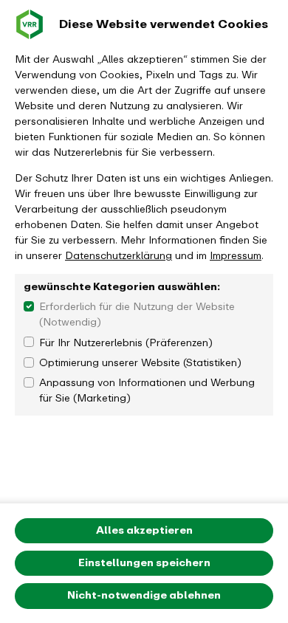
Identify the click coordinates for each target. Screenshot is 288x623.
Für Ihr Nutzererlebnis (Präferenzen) (126, 343)
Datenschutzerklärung (118, 255)
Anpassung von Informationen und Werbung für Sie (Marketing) (147, 390)
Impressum (235, 255)
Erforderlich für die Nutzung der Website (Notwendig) (137, 314)
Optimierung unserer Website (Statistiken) (140, 363)
